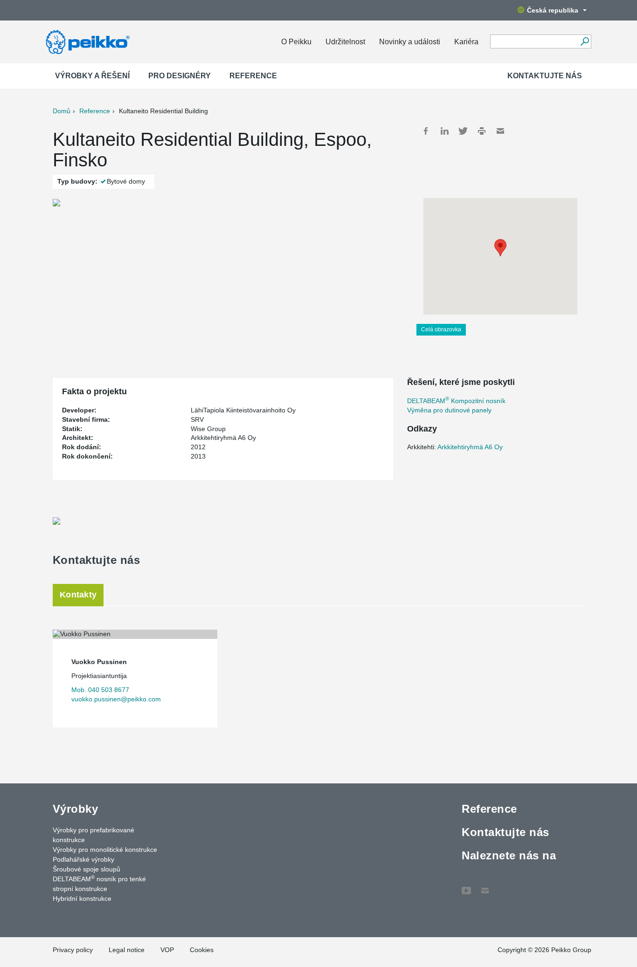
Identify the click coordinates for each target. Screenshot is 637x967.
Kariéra (466, 42)
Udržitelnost (345, 42)
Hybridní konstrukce (82, 898)
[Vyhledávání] (584, 41)
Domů (61, 111)
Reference (253, 76)
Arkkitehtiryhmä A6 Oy (470, 447)
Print (481, 131)
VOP (167, 949)
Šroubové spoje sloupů (86, 869)
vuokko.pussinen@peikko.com (116, 699)
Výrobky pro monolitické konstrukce (105, 849)
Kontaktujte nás (544, 76)
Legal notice (127, 949)
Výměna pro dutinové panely (449, 410)
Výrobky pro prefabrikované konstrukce (93, 835)
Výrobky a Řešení (92, 76)
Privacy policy (73, 949)
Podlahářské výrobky (83, 859)
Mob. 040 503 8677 (100, 689)
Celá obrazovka (441, 329)
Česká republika (552, 10)
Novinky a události (409, 42)
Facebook (425, 131)
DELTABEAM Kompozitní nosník (456, 401)
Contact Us (485, 886)
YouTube (466, 886)
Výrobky (75, 808)
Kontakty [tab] (78, 594)
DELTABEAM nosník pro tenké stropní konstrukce (99, 883)
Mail (500, 131)
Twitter (463, 131)
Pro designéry (179, 76)
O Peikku (296, 42)
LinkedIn (444, 131)
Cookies (202, 949)
